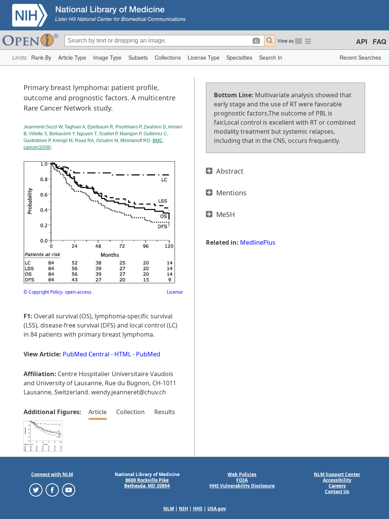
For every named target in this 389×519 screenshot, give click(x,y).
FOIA (242, 480)
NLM (168, 508)
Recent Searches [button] (360, 57)
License (175, 292)
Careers (337, 486)
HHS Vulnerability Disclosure (242, 486)
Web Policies (242, 474)
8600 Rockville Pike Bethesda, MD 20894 (147, 483)
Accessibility (337, 480)
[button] (41, 57)
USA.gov (216, 508)
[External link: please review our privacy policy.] (36, 489)
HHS (197, 508)
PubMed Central (86, 354)
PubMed (148, 354)
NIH (183, 508)
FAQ (379, 41)
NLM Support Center (337, 474)
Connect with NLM (52, 474)
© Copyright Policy (43, 292)
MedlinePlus (257, 242)
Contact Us (337, 491)
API (361, 41)
